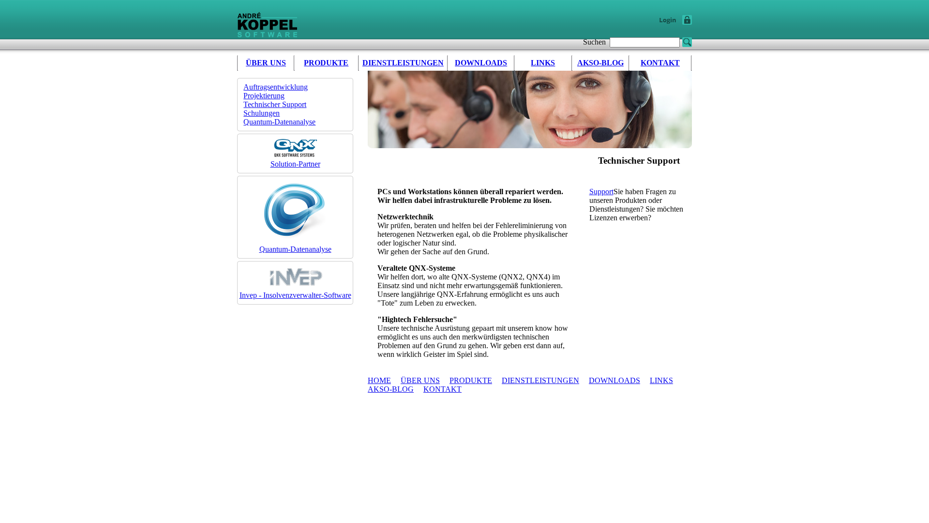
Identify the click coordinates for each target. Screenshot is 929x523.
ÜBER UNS (266, 63)
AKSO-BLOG (600, 63)
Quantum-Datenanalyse (279, 122)
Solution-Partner (295, 164)
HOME (379, 380)
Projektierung (264, 96)
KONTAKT (660, 63)
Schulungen (261, 113)
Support (601, 191)
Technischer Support (274, 104)
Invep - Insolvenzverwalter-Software (295, 295)
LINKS (543, 63)
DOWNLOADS (481, 63)
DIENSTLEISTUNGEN (403, 63)
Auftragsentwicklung (275, 87)
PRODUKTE (326, 63)
